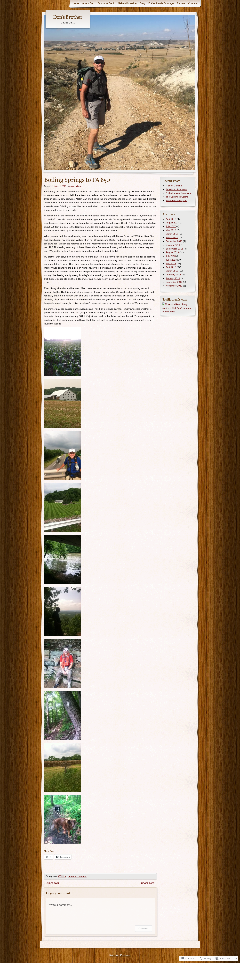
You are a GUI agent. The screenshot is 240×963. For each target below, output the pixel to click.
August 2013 (172, 252)
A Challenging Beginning (178, 193)
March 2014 (172, 237)
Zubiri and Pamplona (176, 189)
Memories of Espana (176, 200)
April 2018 (171, 219)
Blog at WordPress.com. (120, 955)
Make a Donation (127, 3)
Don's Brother (67, 17)
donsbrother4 (75, 186)
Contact (192, 3)
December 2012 (174, 282)
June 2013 (171, 259)
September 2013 (174, 248)
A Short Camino (174, 185)
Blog (142, 3)
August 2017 (172, 222)
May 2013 (171, 263)
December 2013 (174, 241)
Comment (143, 928)
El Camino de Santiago (161, 3)
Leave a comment (77, 876)
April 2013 (171, 267)
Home (76, 3)
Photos (181, 3)
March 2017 (172, 234)
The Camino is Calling (177, 196)
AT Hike (62, 876)
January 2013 (173, 278)
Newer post (149, 883)
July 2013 (171, 256)
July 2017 (171, 226)
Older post (51, 883)
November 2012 (174, 285)
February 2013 (173, 274)
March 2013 (172, 271)
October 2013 (173, 245)
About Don (88, 3)
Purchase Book (106, 3)
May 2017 (171, 230)
